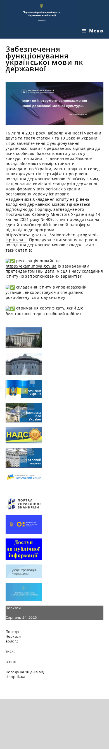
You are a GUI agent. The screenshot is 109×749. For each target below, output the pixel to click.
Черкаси (13, 607)
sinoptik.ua (15, 676)
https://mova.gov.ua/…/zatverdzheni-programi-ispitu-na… (52, 237)
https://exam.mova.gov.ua (31, 266)
